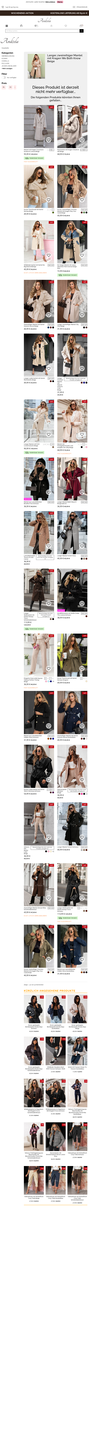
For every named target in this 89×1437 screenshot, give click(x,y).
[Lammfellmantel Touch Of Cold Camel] (39, 532)
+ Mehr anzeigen (7, 68)
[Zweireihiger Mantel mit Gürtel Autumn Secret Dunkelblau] (72, 712)
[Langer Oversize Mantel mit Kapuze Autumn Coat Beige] (72, 355)
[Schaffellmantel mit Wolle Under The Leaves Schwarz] (72, 590)
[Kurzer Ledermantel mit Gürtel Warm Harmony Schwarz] (39, 766)
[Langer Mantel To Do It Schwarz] (72, 823)
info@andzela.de (82, 7)
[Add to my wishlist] (48, 140)
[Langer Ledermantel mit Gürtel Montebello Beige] (39, 355)
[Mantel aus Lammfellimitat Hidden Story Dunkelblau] (72, 946)
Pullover (5, 63)
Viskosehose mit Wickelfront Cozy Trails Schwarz (77, 1153)
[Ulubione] (66, 26)
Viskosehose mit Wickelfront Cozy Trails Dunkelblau (55, 1197)
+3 (86, 794)
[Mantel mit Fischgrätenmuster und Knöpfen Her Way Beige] (72, 421)
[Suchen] (81, 30)
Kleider (4, 58)
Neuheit (28, 499)
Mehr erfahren (50, 2)
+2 (53, 851)
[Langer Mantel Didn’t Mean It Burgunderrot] (72, 478)
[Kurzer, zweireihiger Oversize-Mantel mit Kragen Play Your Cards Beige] (72, 186)
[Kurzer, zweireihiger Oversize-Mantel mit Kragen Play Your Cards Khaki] (39, 946)
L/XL (52, 444)
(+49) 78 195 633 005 (11, 7)
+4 (53, 681)
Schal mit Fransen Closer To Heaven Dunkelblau (77, 1068)
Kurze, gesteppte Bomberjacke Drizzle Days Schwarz (33, 1026)
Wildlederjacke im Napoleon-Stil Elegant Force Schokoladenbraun (34, 1110)
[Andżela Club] (37, 26)
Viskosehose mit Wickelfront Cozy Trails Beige (33, 1197)
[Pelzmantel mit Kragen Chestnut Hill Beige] (72, 126)
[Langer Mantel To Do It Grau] (72, 532)
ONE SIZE (84, 210)
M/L (85, 150)
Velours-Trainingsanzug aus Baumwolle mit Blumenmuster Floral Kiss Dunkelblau (77, 1111)
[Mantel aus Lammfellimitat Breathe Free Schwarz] (39, 478)
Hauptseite (5, 48)
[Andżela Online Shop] (44, 20)
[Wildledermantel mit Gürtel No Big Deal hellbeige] (39, 241)
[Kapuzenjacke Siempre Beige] (72, 766)
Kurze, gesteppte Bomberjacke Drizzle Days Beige (77, 1026)
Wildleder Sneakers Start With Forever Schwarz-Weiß (55, 1068)
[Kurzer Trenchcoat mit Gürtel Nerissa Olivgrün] (72, 655)
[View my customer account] (51, 26)
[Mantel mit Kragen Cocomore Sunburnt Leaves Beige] (39, 126)
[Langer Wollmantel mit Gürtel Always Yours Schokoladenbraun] (39, 590)
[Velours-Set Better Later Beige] (39, 823)
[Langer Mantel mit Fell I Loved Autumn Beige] (39, 421)
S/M (82, 150)
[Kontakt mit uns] (75, 7)
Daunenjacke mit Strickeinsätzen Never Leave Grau (55, 1154)
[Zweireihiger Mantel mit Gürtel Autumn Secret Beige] (39, 301)
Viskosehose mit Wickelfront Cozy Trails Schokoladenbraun (77, 1198)
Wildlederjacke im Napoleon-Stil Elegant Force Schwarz (55, 1110)
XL (86, 444)
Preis (4, 83)
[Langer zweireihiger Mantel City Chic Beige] (72, 301)
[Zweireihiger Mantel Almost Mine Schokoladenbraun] (39, 884)
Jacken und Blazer (9, 66)
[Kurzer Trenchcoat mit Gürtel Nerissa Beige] (39, 186)
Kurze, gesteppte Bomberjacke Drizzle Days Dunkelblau (55, 1026)
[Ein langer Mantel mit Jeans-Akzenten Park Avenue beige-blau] (72, 241)
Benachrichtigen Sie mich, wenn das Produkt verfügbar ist (75, 379)
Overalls (5, 61)
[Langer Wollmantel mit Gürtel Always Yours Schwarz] (72, 884)
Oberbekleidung (8, 56)
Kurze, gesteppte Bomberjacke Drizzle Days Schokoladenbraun (33, 1068)
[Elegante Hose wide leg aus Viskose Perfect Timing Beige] (39, 655)
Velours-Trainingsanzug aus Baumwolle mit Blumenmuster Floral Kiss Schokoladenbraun (34, 1155)
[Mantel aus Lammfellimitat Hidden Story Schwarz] (39, 712)
